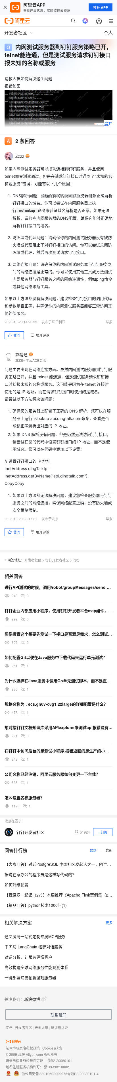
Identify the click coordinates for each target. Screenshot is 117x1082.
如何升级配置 (16, 884)
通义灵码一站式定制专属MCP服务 (35, 936)
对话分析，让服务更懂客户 (28, 957)
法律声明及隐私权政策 (23, 1048)
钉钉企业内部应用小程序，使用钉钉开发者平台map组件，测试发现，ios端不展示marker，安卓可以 (58, 610)
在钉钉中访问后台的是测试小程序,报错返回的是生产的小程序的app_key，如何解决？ (58, 751)
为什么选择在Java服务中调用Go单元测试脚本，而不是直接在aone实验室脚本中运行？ (58, 680)
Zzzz (19, 156)
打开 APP (100, 7)
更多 (109, 922)
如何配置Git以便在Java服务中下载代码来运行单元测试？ (56, 657)
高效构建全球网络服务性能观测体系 (36, 967)
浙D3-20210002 (56, 1066)
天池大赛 (41, 1027)
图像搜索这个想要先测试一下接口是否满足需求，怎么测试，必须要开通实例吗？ (58, 634)
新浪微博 (32, 999)
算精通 (21, 354)
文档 (9, 1027)
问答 (76, 560)
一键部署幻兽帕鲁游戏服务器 (30, 977)
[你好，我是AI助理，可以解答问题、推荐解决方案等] (85, 21)
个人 (108, 32)
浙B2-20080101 (59, 1060)
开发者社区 (32, 560)
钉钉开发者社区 (57, 560)
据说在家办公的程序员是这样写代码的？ (40, 874)
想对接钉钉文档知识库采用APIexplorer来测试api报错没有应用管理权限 (58, 727)
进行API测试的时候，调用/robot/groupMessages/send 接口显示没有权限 (58, 587)
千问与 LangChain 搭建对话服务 (33, 947)
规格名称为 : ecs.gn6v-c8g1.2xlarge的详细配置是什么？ (56, 704)
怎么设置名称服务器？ (24, 797)
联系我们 (58, 1015)
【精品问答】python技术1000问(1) (36, 905)
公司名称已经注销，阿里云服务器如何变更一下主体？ (52, 774)
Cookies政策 (52, 1048)
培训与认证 (59, 1027)
